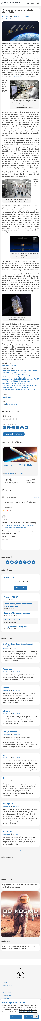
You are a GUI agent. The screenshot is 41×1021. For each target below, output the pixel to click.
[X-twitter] (20, 562)
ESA (4, 404)
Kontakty (5, 982)
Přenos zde (20, 588)
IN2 (4, 778)
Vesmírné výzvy (7, 992)
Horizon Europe (19, 77)
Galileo (8, 404)
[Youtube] (7, 562)
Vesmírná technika (7, 995)
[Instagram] (16, 562)
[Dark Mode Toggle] (35, 1015)
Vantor (5, 755)
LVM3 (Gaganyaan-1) (12, 620)
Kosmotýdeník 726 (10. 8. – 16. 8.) (18, 465)
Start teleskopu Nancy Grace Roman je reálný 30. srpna (18, 645)
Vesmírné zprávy (7, 998)
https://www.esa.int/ (9, 365)
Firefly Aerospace (10, 732)
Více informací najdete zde (28, 1011)
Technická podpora (7, 985)
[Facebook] (12, 562)
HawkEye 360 (8, 804)
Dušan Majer (6, 648)
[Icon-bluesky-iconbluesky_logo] (33, 562)
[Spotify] (29, 562)
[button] (28, 3)
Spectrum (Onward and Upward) (17, 613)
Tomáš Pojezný (6, 672)
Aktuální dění (7, 397)
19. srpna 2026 (16, 806)
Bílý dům (6, 711)
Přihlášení (35, 497)
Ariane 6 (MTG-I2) (11, 577)
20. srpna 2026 (16, 734)
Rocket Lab (7, 669)
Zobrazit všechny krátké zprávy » (20, 850)
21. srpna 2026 (14, 648)
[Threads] (25, 562)
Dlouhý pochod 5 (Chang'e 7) (15, 627)
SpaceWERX (8, 688)
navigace (14, 404)
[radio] (4, 419)
